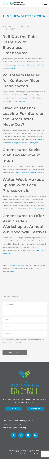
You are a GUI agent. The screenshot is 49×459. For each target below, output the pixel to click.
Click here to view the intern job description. (30, 173)
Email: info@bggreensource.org (14, 428)
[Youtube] (28, 435)
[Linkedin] (35, 435)
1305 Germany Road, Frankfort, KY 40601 (18, 421)
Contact (35, 454)
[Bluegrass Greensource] (14, 3)
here (13, 272)
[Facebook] (13, 435)
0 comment (10, 29)
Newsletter (35, 409)
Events (13, 409)
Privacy (23, 454)
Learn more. (21, 101)
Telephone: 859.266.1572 (12, 424)
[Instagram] (21, 435)
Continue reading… (38, 209)
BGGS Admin (26, 26)
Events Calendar (18, 265)
